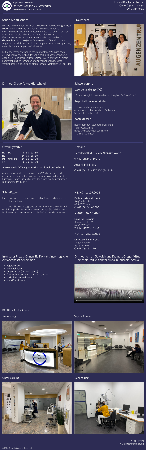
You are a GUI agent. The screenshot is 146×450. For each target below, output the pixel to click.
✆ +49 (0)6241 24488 (131, 5)
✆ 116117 (21, 181)
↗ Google (60, 167)
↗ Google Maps (135, 8)
